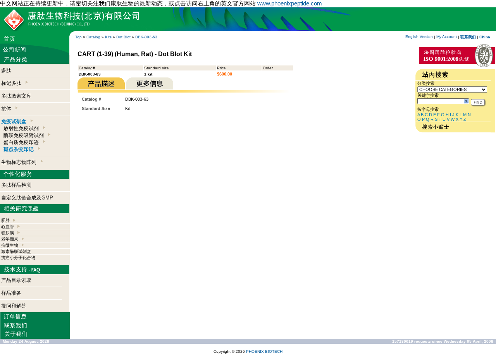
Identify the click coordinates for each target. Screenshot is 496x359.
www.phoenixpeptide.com (289, 3)
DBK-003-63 (146, 37)
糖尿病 (7, 232)
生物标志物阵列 (20, 162)
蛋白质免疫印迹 (22, 142)
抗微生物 (9, 245)
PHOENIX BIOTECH (264, 351)
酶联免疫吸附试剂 (25, 135)
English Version (419, 36)
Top (78, 37)
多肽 (6, 70)
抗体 (7, 109)
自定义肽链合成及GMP (27, 198)
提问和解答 (13, 306)
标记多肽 (12, 83)
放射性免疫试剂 (22, 128)
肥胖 (5, 220)
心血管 (7, 226)
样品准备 (11, 293)
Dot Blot (123, 37)
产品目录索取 (16, 280)
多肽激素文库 (16, 96)
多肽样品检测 (16, 185)
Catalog (93, 37)
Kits (108, 37)
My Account (446, 36)
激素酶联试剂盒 (16, 251)
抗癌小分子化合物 (18, 257)
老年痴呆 (9, 239)
